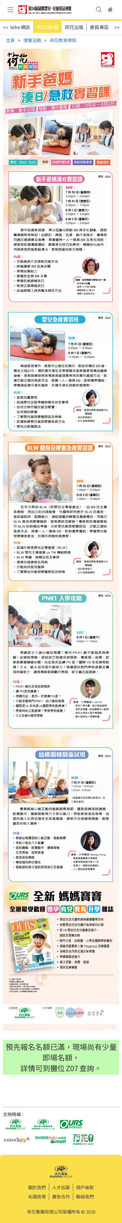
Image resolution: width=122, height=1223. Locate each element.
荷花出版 (74, 27)
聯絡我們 (85, 1196)
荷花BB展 (47, 27)
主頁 (10, 40)
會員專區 (99, 27)
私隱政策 (37, 1196)
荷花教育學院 (63, 40)
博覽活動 (32, 40)
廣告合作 (61, 1196)
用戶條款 (85, 1187)
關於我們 (37, 1187)
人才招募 (61, 1187)
